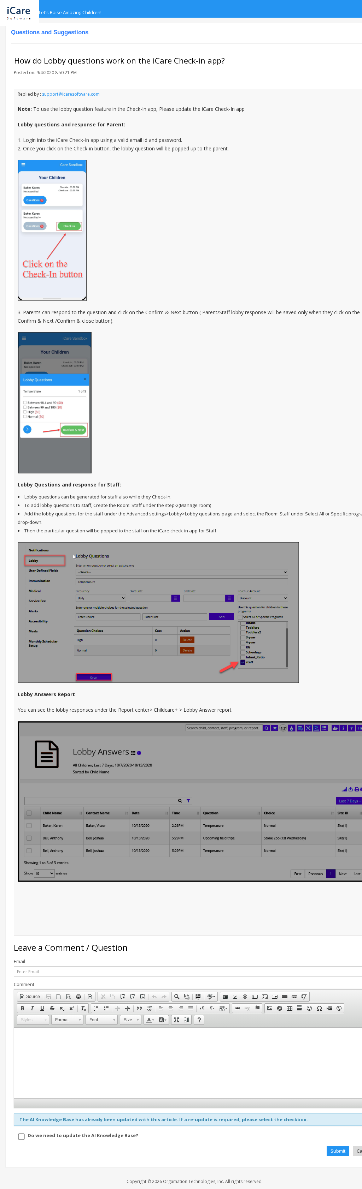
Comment (24, 984)
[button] (29, 996)
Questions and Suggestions (49, 32)
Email (19, 961)
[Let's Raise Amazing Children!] (22, 9)
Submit (338, 1151)
